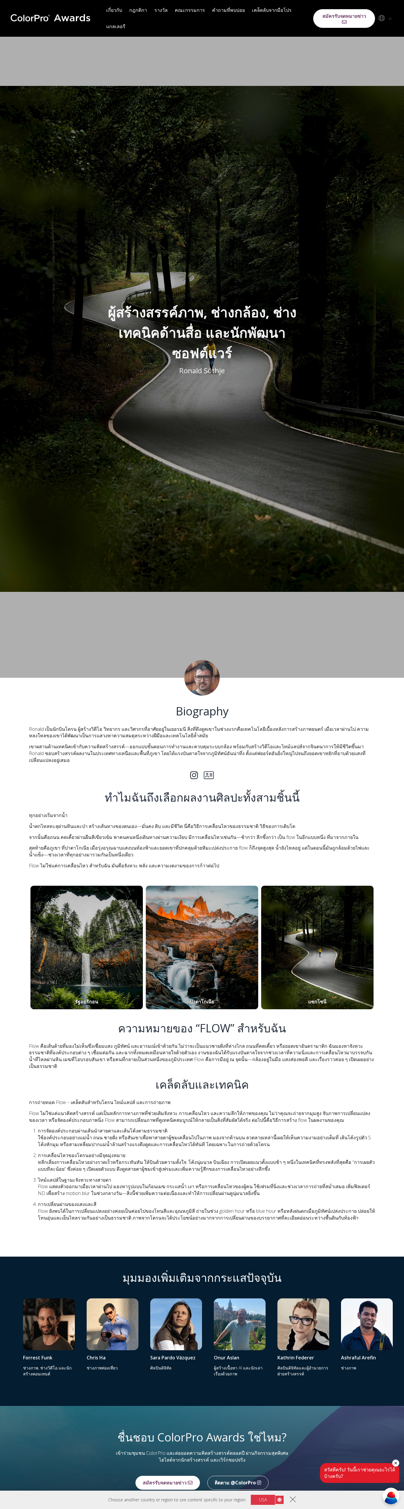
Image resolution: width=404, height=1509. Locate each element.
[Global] (384, 18)
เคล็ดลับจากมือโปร (272, 10)
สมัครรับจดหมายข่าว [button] (344, 16)
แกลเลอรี (115, 26)
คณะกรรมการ (190, 10)
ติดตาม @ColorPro (236, 1482)
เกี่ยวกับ (114, 10)
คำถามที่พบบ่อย (228, 10)
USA (263, 1499)
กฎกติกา (138, 10)
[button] (86, 947)
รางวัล (161, 10)
